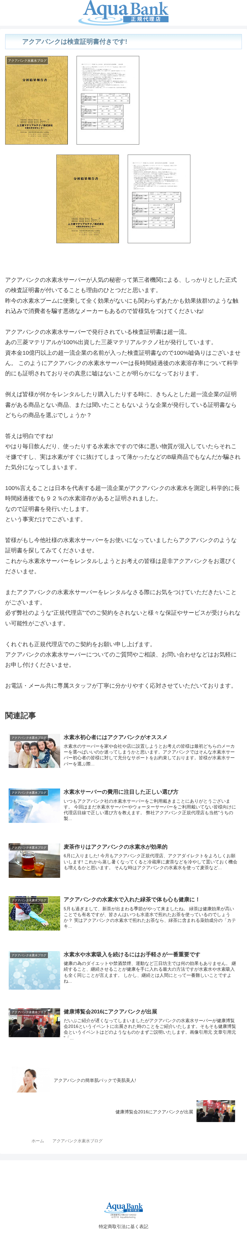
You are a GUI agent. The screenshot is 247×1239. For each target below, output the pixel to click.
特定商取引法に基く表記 (123, 1226)
